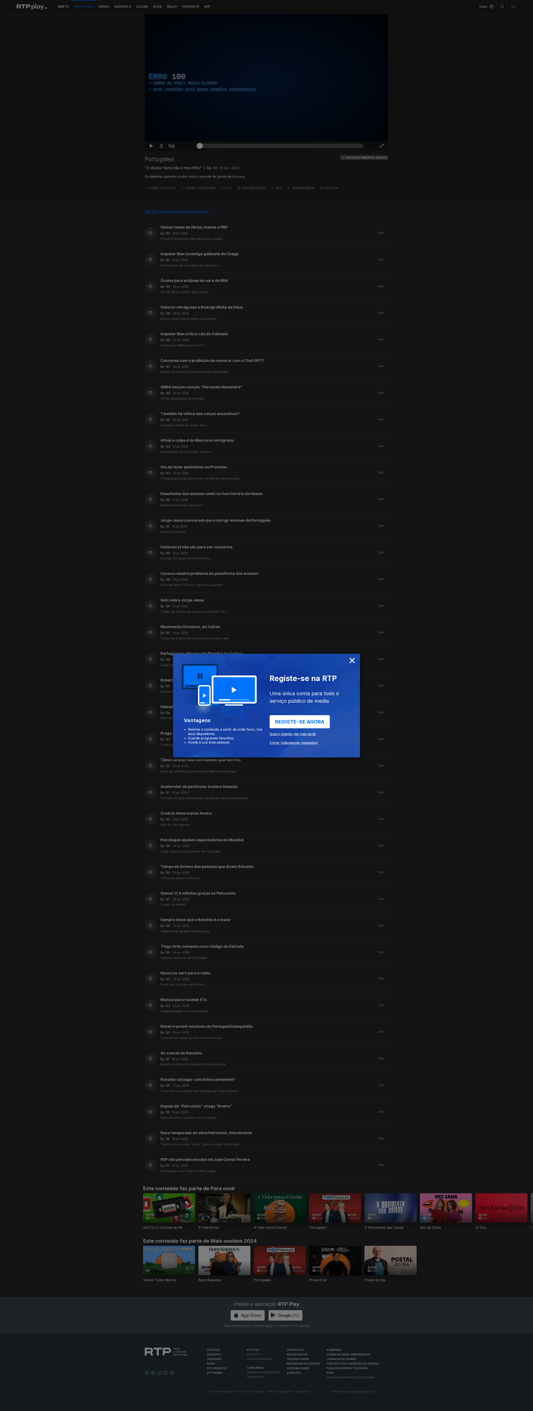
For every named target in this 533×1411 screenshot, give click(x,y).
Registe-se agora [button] (299, 722)
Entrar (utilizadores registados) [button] (294, 743)
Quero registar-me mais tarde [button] (293, 734)
